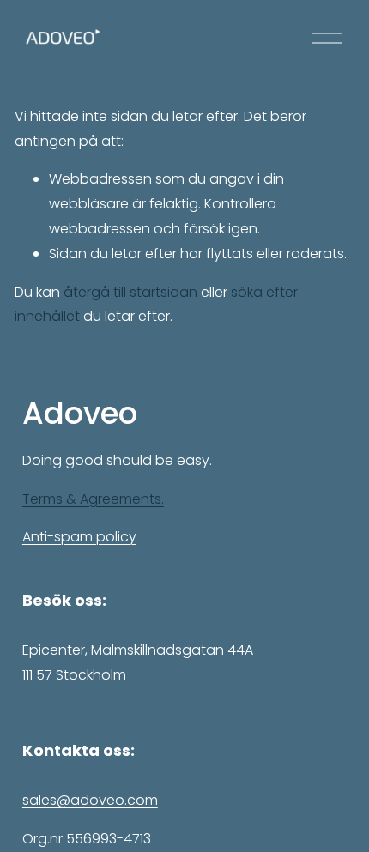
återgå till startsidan (130, 292)
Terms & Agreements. (93, 499)
